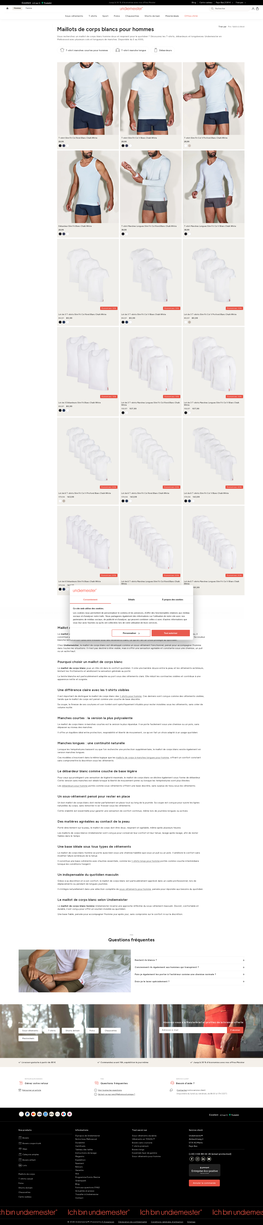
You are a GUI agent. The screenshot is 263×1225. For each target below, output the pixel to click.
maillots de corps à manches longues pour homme (142, 757)
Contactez (182, 1090)
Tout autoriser (170, 633)
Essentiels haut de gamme (144, 1153)
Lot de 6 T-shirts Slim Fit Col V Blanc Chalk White (206, 493)
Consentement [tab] (90, 599)
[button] (257, 8)
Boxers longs (138, 1149)
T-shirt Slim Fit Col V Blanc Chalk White (139, 138)
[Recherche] (212, 8)
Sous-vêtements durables (144, 1136)
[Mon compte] (253, 8)
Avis (77, 1174)
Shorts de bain (152, 16)
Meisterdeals (172, 16)
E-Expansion (108, 1222)
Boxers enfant (29, 1160)
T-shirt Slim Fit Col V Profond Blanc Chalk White (206, 138)
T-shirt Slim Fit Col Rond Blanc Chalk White (77, 138)
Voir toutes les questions (110, 1090)
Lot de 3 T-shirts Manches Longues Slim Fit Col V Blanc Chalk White (211, 404)
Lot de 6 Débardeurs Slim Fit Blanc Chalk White (79, 581)
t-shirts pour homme (131, 696)
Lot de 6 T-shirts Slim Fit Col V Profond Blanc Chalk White (84, 493)
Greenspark (80, 1181)
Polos (117, 16)
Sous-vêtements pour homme (146, 1156)
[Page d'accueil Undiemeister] (131, 8)
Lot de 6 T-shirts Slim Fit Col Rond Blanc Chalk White (145, 493)
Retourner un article (31, 1090)
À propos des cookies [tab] (172, 599)
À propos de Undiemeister (87, 1136)
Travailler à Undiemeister (87, 1194)
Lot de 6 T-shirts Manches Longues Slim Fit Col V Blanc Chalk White (211, 582)
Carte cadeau (205, 2)
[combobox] (231, 9)
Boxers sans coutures (142, 1143)
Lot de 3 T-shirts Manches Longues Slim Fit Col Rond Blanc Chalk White (150, 404)
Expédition (80, 1160)
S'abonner (235, 1030)
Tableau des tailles (84, 1149)
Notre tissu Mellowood (86, 1139)
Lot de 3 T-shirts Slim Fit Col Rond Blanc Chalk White (82, 314)
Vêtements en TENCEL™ (143, 1139)
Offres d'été (191, 16)
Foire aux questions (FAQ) (87, 1187)
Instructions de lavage (86, 1153)
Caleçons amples (31, 1154)
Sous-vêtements (74, 16)
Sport (105, 16)
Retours (79, 1167)
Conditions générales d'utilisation (167, 1222)
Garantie (79, 1170)
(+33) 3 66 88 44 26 (200, 1154)
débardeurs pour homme (75, 785)
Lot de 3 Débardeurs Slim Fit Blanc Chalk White (79, 403)
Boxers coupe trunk (32, 1143)
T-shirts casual (25, 1179)
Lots (25, 1165)
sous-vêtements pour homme (135, 889)
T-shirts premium (140, 1146)
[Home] (7, 8)
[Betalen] (45, 1114)
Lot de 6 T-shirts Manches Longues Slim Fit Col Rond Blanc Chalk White (150, 582)
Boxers (26, 1138)
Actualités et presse (84, 1191)
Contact (79, 1198)
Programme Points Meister (87, 1177)
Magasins (79, 1156)
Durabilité (80, 1143)
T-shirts (93, 16)
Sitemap (191, 1222)
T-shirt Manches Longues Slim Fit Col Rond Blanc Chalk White (149, 226)
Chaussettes (132, 16)
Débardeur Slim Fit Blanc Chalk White (75, 226)
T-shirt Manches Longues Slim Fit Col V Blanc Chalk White (210, 226)
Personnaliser (129, 633)
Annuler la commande (204, 1183)
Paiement (79, 1163)
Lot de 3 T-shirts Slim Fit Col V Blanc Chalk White (143, 314)
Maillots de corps (26, 1174)
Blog (194, 2)
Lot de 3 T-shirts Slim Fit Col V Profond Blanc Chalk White (210, 314)
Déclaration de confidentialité (132, 1222)
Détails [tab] (131, 599)
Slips (25, 1149)
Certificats (80, 1146)
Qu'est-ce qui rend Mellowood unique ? (116, 1094)
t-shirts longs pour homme (146, 861)
